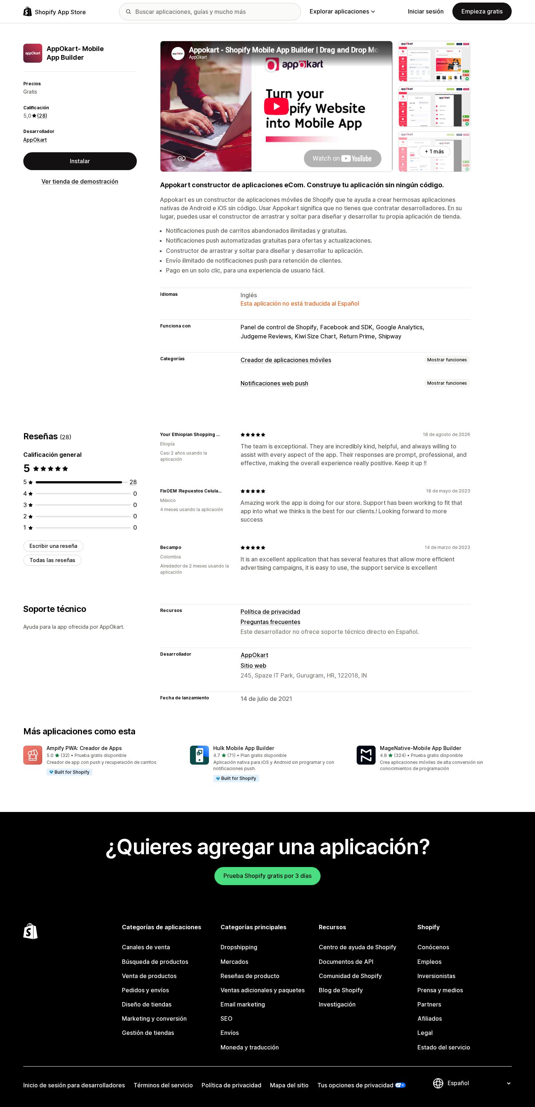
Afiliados (429, 1018)
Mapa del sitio (289, 1085)
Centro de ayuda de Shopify (357, 947)
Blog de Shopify (341, 990)
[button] (100, 761)
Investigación (337, 1004)
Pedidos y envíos (145, 990)
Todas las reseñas (52, 560)
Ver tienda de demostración (79, 181)
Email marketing (243, 1004)
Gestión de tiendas (148, 1032)
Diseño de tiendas (146, 1004)
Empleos (429, 961)
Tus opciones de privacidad (355, 1085)
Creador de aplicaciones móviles (286, 360)
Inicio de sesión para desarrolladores (74, 1085)
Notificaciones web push (274, 383)
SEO (227, 1018)
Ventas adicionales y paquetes (263, 990)
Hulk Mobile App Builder (243, 748)
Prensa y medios (440, 990)
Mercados (234, 961)
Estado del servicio (443, 1047)
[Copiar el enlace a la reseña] (226, 434)
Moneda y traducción (250, 1047)
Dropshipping (239, 947)
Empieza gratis (482, 11)
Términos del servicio (163, 1085)
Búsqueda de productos (155, 961)
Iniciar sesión (426, 11)
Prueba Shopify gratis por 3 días (267, 875)
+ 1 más (434, 151)
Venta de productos (149, 976)
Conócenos (433, 947)
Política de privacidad (270, 611)
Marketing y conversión (154, 1018)
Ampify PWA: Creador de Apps (84, 748)
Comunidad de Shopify (350, 976)
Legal (425, 1032)
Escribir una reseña (53, 546)
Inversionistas (436, 976)
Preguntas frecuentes (270, 621)
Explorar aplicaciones (339, 11)
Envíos (230, 1032)
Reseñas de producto (250, 976)
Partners (429, 1004)
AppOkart (35, 140)
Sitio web (253, 665)
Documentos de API (346, 961)
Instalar (80, 161)
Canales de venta (146, 947)
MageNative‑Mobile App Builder (420, 748)
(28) (42, 116)
